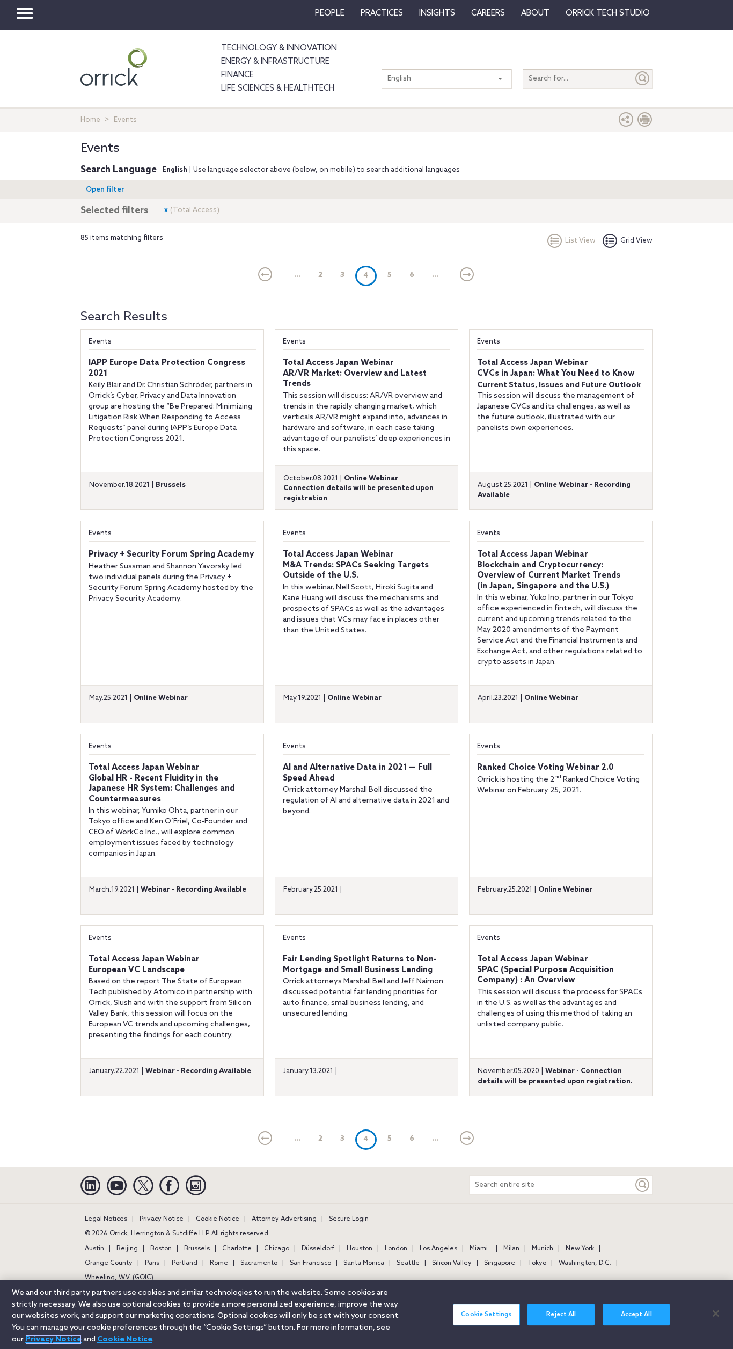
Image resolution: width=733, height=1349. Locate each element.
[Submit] (643, 79)
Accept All (636, 1314)
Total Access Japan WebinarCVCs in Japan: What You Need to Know (555, 368)
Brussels (197, 1248)
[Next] (467, 275)
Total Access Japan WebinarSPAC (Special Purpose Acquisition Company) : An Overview (545, 969)
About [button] (535, 13)
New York (580, 1248)
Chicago (276, 1248)
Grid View (636, 241)
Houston (359, 1248)
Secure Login (349, 1219)
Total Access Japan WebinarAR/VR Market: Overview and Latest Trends (355, 373)
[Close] (716, 1313)
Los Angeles (438, 1248)
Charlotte (237, 1248)
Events (100, 342)
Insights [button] (437, 13)
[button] (626, 122)
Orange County (109, 1263)
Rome (219, 1263)
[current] (265, 275)
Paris (152, 1263)
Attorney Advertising (284, 1219)
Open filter (105, 190)
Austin (94, 1248)
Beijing (127, 1248)
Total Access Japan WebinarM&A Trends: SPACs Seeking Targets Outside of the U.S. (356, 565)
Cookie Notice (217, 1219)
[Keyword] (643, 1185)
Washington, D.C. (585, 1263)
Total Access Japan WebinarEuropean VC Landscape (144, 964)
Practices (382, 13)
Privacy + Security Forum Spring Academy (171, 554)
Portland (184, 1263)
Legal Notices (106, 1219)
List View (580, 241)
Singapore (499, 1263)
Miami (479, 1248)
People (329, 13)
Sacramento (258, 1263)
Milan (511, 1248)
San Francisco (310, 1263)
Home (90, 120)
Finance (237, 75)
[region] (366, 1314)
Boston (161, 1248)
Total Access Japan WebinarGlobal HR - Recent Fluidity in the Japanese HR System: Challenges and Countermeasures (161, 783)
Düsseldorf (318, 1248)
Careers (488, 13)
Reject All (561, 1314)
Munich (542, 1248)
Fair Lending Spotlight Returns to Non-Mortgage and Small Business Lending (360, 964)
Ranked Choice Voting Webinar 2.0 (545, 767)
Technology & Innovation (279, 48)
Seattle (408, 1263)
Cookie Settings (486, 1314)
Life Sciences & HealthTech (277, 88)
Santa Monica (363, 1263)
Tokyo (536, 1263)
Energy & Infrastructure (275, 62)
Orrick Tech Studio (608, 13)
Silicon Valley (452, 1263)
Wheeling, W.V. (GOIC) (119, 1277)
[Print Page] (645, 122)
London (396, 1248)
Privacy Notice (162, 1219)
